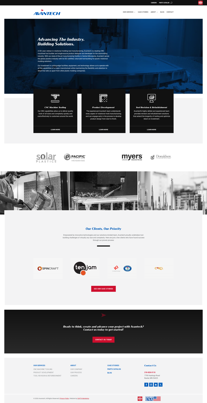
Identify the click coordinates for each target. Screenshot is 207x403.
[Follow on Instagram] (151, 385)
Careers (154, 3)
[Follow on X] (160, 385)
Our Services (128, 12)
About (153, 12)
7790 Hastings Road (152, 375)
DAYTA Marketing (83, 398)
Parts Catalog (164, 3)
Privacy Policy (64, 398)
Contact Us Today (103, 340)
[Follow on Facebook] (146, 385)
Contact (170, 12)
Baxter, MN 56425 (151, 378)
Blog (162, 12)
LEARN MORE (55, 129)
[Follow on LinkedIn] (156, 385)
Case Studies (143, 12)
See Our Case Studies (103, 289)
